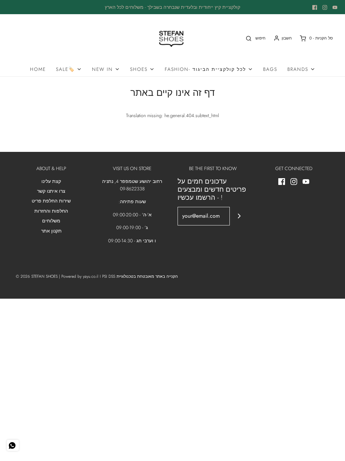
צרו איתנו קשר (51, 191)
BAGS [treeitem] (270, 69)
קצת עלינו (51, 181)
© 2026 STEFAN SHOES (37, 276)
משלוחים (51, 220)
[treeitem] (69, 69)
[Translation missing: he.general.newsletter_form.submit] (239, 216)
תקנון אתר (51, 230)
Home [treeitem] (38, 69)
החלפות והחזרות (51, 211)
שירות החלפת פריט (51, 200)
